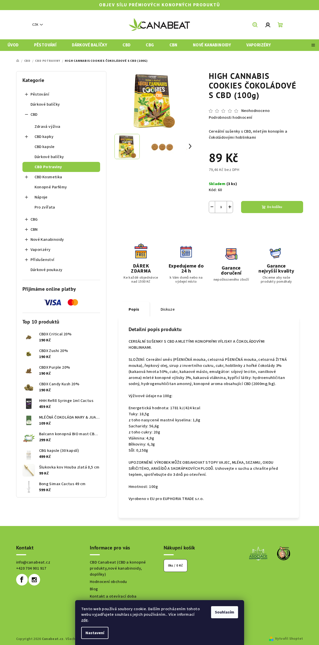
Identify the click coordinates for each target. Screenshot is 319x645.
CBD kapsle (45, 147)
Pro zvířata (45, 207)
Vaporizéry (41, 249)
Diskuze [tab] (168, 309)
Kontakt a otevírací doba (113, 596)
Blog (94, 589)
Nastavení (94, 633)
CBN (34, 229)
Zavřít (236, 225)
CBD (34, 114)
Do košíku (274, 207)
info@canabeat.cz (33, 562)
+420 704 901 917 (31, 568)
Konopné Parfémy (51, 187)
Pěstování (40, 94)
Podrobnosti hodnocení (230, 117)
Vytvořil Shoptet (289, 638)
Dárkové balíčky (45, 104)
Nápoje (41, 197)
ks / (175, 565)
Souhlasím (224, 612)
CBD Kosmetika (48, 177)
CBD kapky (44, 136)
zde (84, 620)
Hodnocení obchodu (108, 581)
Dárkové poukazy (47, 270)
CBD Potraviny (48, 167)
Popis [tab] (134, 309)
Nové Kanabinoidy (47, 239)
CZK (35, 24)
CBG (34, 219)
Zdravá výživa (48, 126)
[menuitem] (13, 45)
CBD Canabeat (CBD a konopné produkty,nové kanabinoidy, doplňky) (118, 568)
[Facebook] (22, 579)
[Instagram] (34, 579)
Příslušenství (42, 259)
